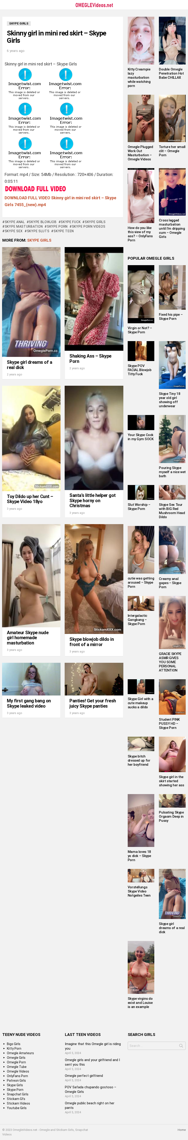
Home (182, 1130)
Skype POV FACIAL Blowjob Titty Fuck (140, 370)
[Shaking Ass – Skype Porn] (94, 299)
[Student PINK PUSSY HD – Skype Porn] (172, 697)
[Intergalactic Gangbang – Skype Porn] (141, 603)
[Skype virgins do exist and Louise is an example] (141, 967)
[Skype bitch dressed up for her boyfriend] (141, 744)
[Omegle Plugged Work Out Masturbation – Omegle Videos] (141, 118)
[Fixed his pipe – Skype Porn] (172, 287)
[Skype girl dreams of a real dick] (31, 302)
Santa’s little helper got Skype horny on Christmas (92, 500)
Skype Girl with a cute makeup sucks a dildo (140, 703)
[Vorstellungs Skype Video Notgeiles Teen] (141, 875)
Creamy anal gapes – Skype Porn (170, 583)
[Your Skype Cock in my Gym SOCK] (141, 422)
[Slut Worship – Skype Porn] (141, 492)
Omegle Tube (17, 1067)
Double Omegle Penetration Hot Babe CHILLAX (171, 73)
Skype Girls (95, 222)
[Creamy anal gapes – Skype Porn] (172, 550)
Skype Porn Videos (88, 226)
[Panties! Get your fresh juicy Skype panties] (94, 679)
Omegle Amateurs (20, 1053)
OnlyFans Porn (17, 1076)
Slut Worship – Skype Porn (139, 507)
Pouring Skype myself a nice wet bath (172, 472)
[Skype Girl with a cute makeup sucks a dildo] (141, 686)
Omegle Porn (16, 1062)
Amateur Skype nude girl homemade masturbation (27, 638)
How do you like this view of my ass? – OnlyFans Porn (140, 234)
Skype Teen (64, 231)
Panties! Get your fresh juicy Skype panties (92, 703)
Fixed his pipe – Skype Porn (170, 317)
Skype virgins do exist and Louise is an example (140, 1003)
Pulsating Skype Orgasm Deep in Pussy (171, 816)
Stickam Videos (18, 1103)
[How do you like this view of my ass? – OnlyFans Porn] (141, 195)
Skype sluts (38, 231)
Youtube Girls (17, 1108)
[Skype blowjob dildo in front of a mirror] (94, 579)
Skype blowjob (42, 222)
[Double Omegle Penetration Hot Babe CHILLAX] (172, 40)
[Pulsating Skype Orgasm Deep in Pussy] (172, 801)
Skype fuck (70, 222)
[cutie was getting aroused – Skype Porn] (141, 549)
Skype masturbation (24, 226)
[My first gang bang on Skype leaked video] (31, 679)
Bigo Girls (13, 1044)
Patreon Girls (16, 1080)
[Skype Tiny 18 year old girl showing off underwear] (172, 365)
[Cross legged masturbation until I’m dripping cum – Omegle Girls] (172, 192)
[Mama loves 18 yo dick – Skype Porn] (141, 820)
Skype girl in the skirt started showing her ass (171, 781)
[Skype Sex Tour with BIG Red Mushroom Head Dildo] (172, 492)
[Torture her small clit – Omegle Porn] (172, 118)
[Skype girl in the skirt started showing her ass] (172, 754)
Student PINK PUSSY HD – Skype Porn (169, 723)
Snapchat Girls (17, 1094)
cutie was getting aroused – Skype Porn (141, 582)
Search (181, 1047)
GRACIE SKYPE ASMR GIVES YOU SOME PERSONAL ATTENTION (170, 662)
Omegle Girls (16, 1057)
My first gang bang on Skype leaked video (29, 703)
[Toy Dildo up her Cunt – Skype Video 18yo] (31, 438)
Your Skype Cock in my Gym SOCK (141, 437)
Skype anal (15, 222)
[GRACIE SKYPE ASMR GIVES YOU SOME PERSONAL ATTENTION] (172, 622)
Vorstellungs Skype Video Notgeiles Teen (139, 891)
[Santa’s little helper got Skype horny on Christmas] (94, 438)
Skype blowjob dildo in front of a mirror (91, 641)
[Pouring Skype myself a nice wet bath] (172, 439)
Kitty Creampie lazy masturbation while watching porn (139, 77)
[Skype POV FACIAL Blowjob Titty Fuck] (141, 351)
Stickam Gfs (16, 1099)
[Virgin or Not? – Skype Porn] (141, 294)
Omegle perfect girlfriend (84, 1076)
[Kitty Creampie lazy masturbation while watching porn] (141, 40)
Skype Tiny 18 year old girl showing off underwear (169, 400)
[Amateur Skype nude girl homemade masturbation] (31, 575)
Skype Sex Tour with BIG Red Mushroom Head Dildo (172, 511)
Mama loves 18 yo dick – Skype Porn (139, 856)
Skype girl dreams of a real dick (29, 364)
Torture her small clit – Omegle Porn (172, 151)
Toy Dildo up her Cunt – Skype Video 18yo (30, 499)
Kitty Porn (14, 1048)
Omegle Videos (18, 1071)
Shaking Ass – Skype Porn (90, 358)
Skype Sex (14, 231)
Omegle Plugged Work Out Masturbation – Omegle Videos (140, 153)
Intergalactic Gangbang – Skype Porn (137, 620)
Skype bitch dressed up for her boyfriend (139, 760)
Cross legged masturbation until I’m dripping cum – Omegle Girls (172, 228)
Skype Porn (57, 226)
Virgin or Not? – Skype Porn (140, 330)
